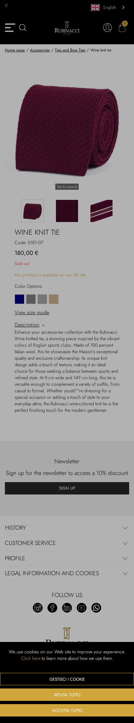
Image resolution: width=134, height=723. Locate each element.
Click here (30, 658)
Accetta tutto (67, 710)
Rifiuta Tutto (67, 695)
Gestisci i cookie (67, 679)
